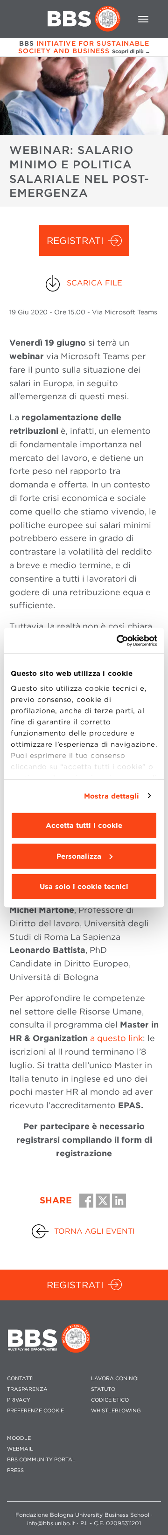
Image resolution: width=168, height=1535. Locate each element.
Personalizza (78, 856)
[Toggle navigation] (143, 19)
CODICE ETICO (110, 1400)
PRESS (15, 1470)
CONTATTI (20, 1378)
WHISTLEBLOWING (116, 1410)
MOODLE (19, 1438)
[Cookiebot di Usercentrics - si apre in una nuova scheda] (118, 640)
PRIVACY (18, 1400)
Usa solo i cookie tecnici (84, 886)
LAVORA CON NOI (115, 1378)
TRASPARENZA (27, 1389)
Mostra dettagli (112, 796)
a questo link (116, 1038)
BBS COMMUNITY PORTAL (41, 1459)
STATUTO (103, 1389)
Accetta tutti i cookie (84, 825)
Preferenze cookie (35, 1410)
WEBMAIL (20, 1449)
